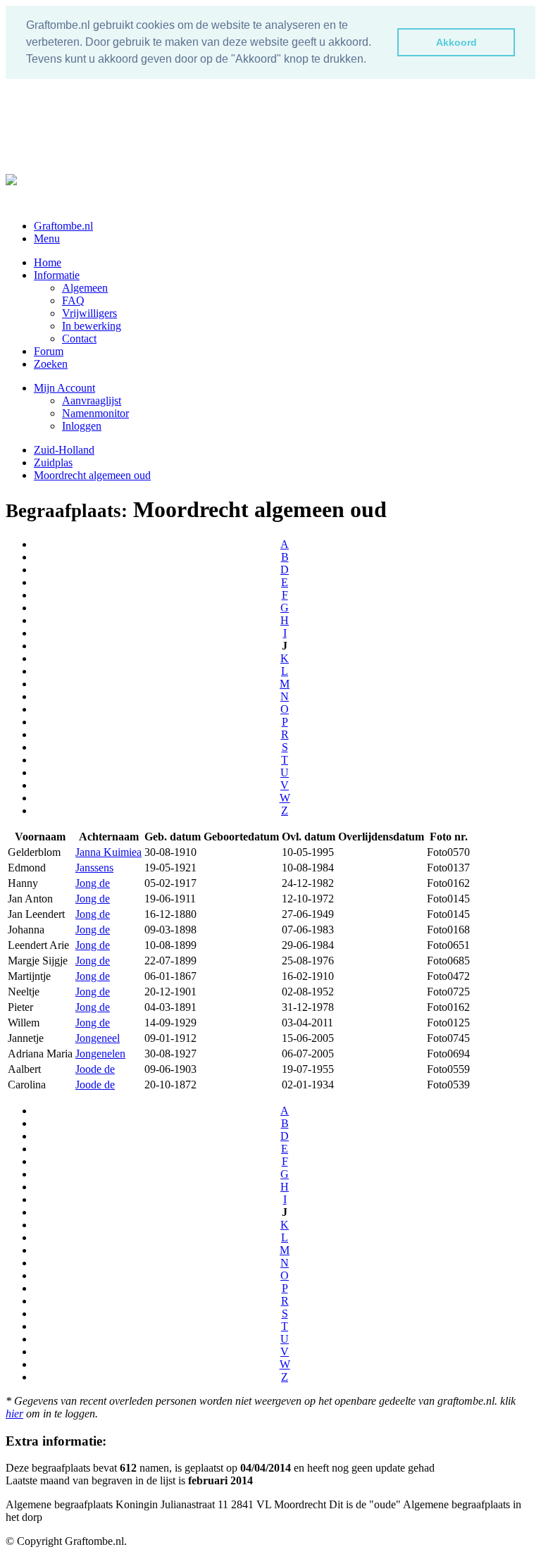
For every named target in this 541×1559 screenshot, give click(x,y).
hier (14, 1414)
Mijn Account (64, 388)
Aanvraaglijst (91, 400)
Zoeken (51, 364)
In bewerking (91, 326)
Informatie (57, 275)
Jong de (92, 883)
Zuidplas (53, 462)
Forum (48, 351)
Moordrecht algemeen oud (92, 475)
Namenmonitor (95, 413)
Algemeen (85, 288)
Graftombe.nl (63, 226)
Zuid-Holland (64, 450)
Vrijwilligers (89, 313)
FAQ (73, 300)
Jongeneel (97, 1038)
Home (47, 262)
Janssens (94, 868)
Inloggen (81, 426)
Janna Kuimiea (108, 852)
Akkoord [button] (456, 42)
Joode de (95, 1069)
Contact (79, 338)
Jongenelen (100, 1054)
